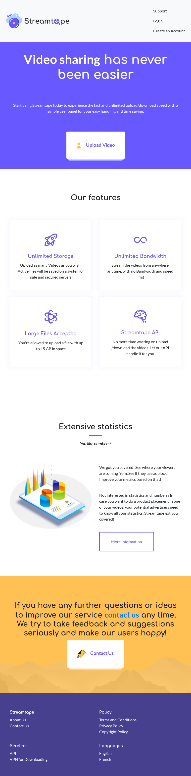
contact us (122, 614)
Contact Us (101, 653)
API (13, 753)
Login (158, 20)
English (105, 753)
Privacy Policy (111, 725)
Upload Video (100, 145)
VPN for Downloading (29, 759)
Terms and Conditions (118, 719)
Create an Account (169, 30)
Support (160, 10)
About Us (18, 719)
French (105, 759)
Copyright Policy (113, 731)
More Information (126, 541)
